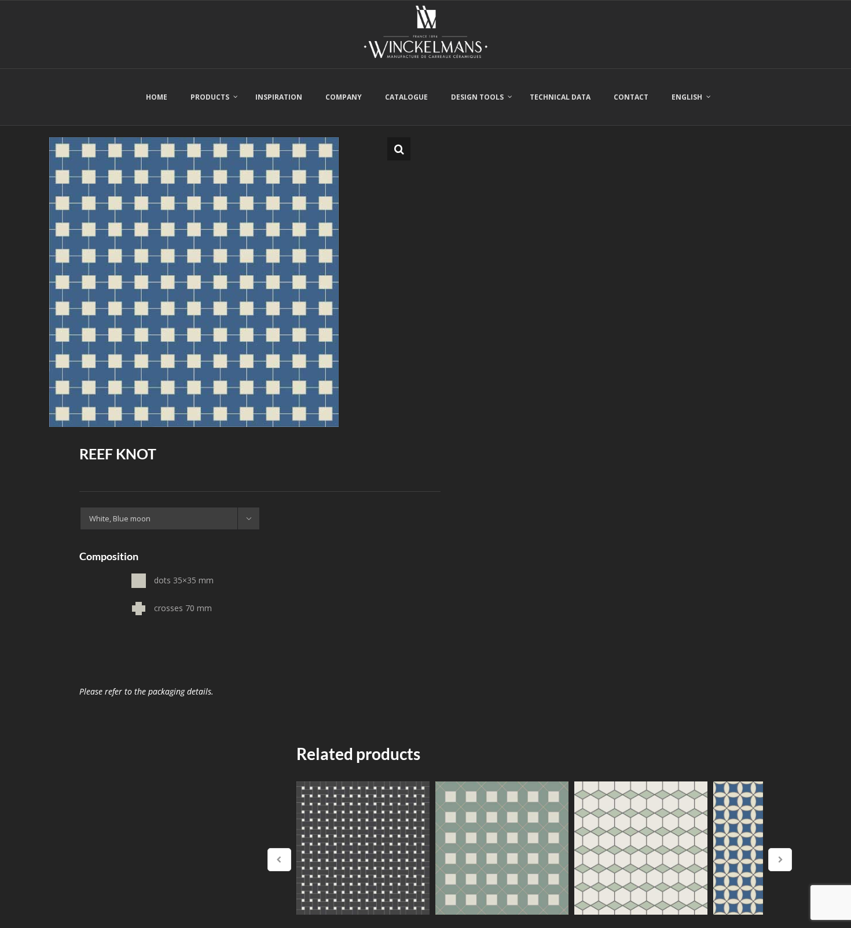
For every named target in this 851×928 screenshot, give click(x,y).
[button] (398, 148)
